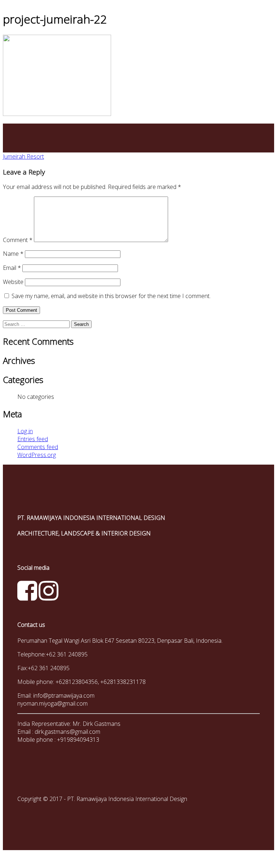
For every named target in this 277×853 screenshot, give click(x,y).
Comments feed (37, 447)
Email (12, 268)
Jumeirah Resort (23, 156)
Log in (25, 431)
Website (13, 282)
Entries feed (32, 439)
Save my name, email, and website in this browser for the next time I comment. (111, 296)
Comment (17, 240)
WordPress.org (36, 455)
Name (13, 254)
